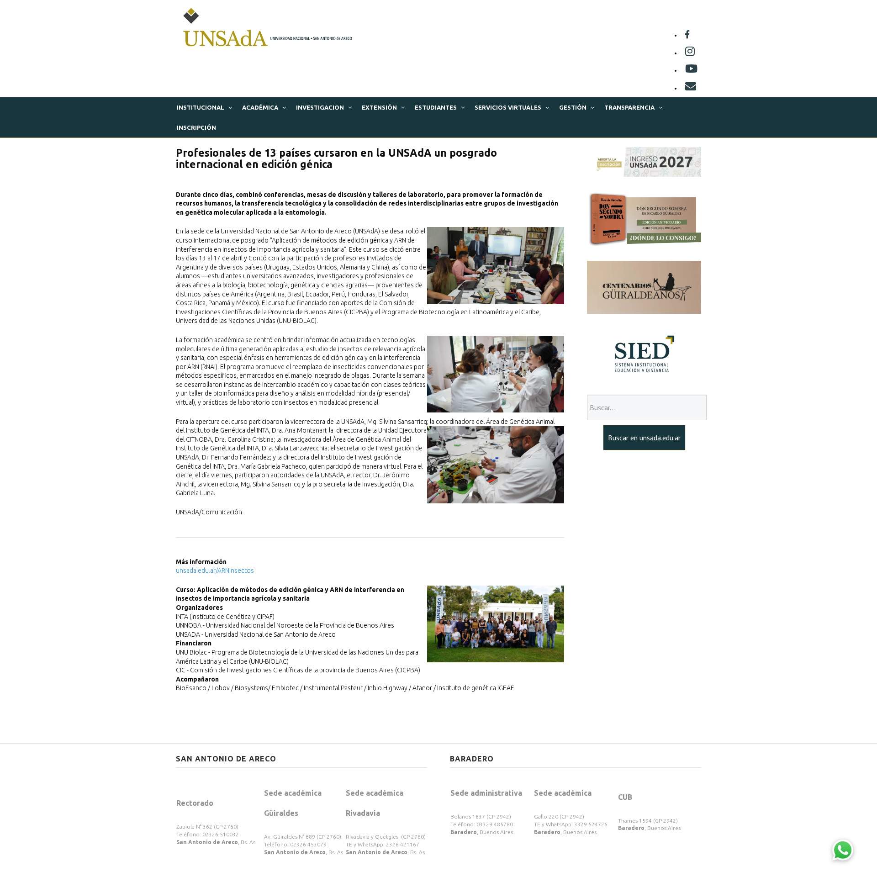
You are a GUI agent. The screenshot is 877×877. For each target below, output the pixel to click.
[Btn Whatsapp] (842, 849)
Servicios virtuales (508, 107)
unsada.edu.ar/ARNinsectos (215, 570)
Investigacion (320, 107)
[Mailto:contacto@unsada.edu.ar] (691, 88)
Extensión (379, 107)
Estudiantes (436, 107)
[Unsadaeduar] (691, 70)
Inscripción (196, 127)
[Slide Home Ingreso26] (644, 161)
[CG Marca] (644, 287)
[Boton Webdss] (644, 218)
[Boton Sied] (644, 353)
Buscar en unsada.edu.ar (644, 437)
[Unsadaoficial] (687, 35)
